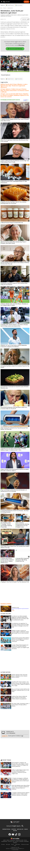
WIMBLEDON (10, 8)
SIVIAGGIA (17, 841)
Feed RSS (26, 829)
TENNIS (4, 8)
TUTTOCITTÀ (10, 841)
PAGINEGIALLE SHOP (19, 840)
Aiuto (15, 845)
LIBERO (4, 840)
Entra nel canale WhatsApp (15, 48)
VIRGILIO (7, 840)
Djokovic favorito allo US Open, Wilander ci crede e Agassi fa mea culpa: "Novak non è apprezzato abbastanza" (14, 86)
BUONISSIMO (26, 841)
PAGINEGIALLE (12, 840)
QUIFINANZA (21, 841)
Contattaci (13, 829)
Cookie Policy (17, 844)
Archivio (15, 830)
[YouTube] (13, 835)
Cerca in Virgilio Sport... (13, 826)
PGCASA (25, 840)
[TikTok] (16, 835)
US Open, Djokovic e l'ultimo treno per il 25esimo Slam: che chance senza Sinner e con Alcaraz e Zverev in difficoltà (15, 90)
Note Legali (8, 844)
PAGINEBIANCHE (4, 841)
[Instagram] (19, 835)
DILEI (13, 841)
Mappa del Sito (20, 829)
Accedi (26, 1)
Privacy (12, 844)
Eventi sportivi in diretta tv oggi (15, 735)
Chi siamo (3, 844)
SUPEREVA (15, 842)
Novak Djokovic (5, 75)
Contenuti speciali (6, 829)
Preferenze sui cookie (25, 844)
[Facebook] (10, 835)
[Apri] (1, 1)
